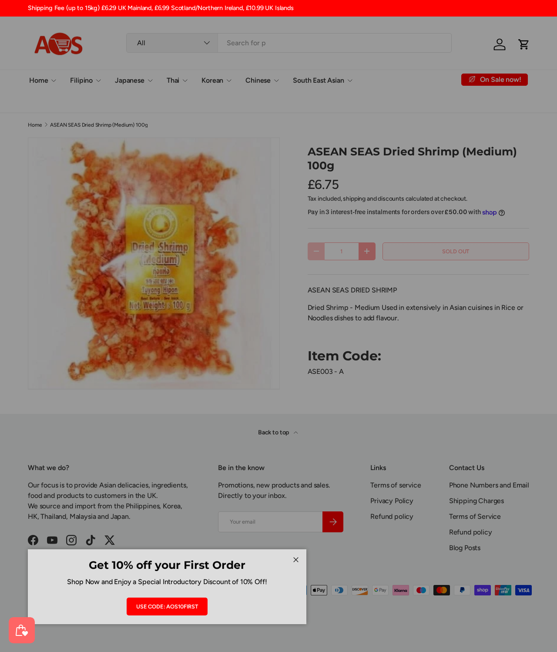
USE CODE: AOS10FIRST (167, 606)
